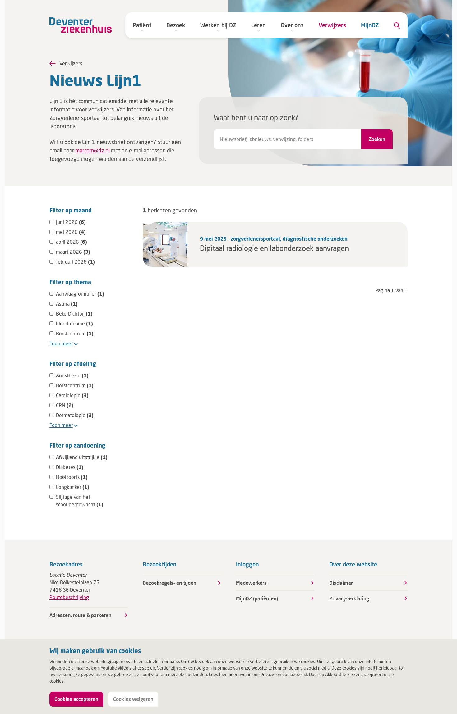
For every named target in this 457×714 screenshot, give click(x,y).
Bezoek (175, 25)
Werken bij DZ (218, 25)
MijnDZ (370, 25)
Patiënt (142, 25)
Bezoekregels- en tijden (169, 583)
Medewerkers (251, 583)
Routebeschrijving (69, 597)
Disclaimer (341, 583)
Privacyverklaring (349, 598)
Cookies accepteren (76, 699)
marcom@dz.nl (92, 150)
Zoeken (377, 139)
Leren (258, 25)
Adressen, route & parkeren (80, 615)
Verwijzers (332, 25)
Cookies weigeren (133, 699)
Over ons (292, 25)
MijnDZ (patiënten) (257, 598)
